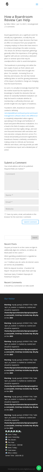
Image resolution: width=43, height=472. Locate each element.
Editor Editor (10, 24)
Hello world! (29, 286)
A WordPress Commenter (13, 286)
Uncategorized (33, 24)
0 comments (10, 27)
